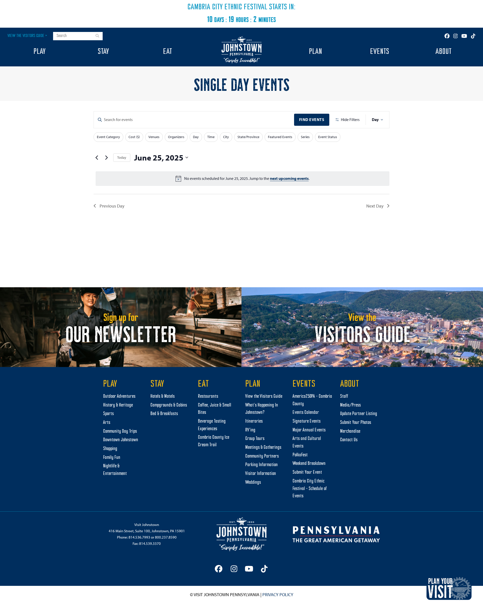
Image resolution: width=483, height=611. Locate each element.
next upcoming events (289, 178)
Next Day (374, 206)
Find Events (312, 119)
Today (121, 157)
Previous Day (112, 206)
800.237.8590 (166, 537)
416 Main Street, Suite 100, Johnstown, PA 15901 (147, 530)
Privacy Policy (277, 594)
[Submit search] (97, 36)
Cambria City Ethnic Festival (227, 7)
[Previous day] (97, 157)
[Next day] (106, 157)
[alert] (242, 178)
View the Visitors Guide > (27, 36)
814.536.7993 (139, 537)
